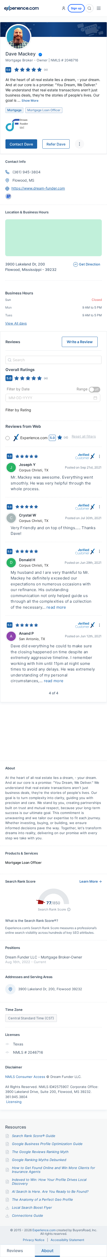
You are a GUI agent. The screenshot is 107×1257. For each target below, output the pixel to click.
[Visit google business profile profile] (8, 196)
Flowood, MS (23, 180)
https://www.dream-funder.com (38, 188)
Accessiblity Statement (67, 1240)
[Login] (63, 8)
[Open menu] (99, 8)
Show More (30, 100)
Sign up (76, 8)
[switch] (94, 389)
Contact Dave (21, 144)
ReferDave (55, 144)
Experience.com (44, 1230)
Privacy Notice (33, 1240)
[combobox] (53, 360)
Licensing (14, 1102)
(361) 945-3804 (26, 172)
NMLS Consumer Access (25, 1077)
